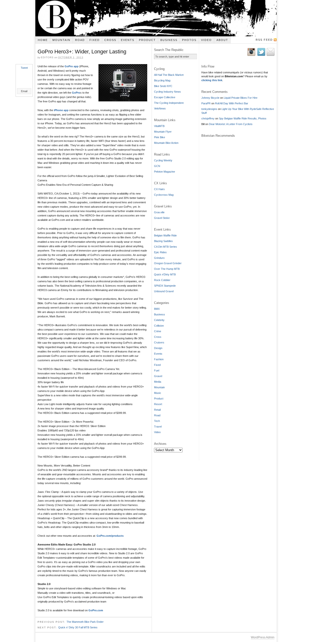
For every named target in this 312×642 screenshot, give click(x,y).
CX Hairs (159, 189)
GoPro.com (95, 610)
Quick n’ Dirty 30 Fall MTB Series (78, 627)
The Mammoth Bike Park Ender (85, 621)
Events (127, 40)
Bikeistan (156, 18)
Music (157, 392)
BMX (157, 308)
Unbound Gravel (164, 291)
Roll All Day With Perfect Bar (231, 103)
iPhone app (61, 110)
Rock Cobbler (162, 280)
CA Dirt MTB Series (165, 246)
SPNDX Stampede (165, 285)
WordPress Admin (262, 637)
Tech (157, 420)
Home (43, 40)
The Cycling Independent (169, 102)
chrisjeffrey (207, 118)
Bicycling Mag (162, 80)
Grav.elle (159, 212)
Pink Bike (159, 137)
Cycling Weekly (163, 160)
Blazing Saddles (163, 241)
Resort (158, 404)
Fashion (159, 359)
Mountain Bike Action (166, 142)
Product (147, 40)
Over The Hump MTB (167, 268)
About (222, 40)
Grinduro (159, 257)
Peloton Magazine (164, 171)
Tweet (24, 67)
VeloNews (160, 108)
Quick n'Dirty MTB (165, 274)
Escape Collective (164, 97)
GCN (157, 166)
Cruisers (159, 342)
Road (80, 40)
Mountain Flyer (163, 131)
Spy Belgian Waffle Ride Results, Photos (242, 118)
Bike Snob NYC (163, 86)
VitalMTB (159, 126)
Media (157, 381)
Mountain (61, 40)
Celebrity (159, 320)
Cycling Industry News (167, 91)
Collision (159, 325)
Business (168, 40)
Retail (157, 409)
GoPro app (71, 66)
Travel (158, 426)
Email (24, 91)
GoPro (76, 92)
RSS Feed (264, 39)
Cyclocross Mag (164, 194)
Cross (110, 40)
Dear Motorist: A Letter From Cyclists (231, 124)
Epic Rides (160, 252)
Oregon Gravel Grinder (168, 263)
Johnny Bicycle (210, 97)
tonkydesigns (209, 108)
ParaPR (206, 103)
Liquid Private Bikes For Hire (240, 97)
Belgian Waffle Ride (165, 235)
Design (158, 348)
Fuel (156, 370)
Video (206, 40)
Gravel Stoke (162, 217)
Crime (157, 331)
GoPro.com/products (110, 535)
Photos (189, 40)
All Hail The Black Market (169, 74)
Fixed (94, 40)
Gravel (158, 376)
